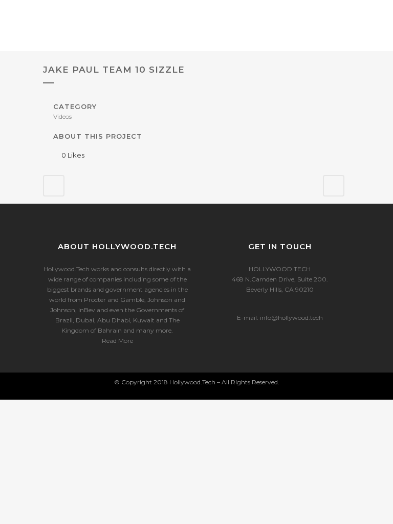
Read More (117, 340)
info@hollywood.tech (291, 317)
